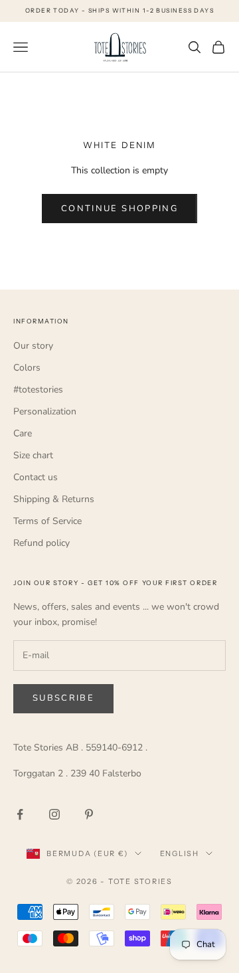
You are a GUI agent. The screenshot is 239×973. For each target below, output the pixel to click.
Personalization (44, 411)
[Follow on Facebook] (20, 814)
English (179, 853)
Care (22, 433)
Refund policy (41, 543)
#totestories (38, 389)
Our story (33, 345)
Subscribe (63, 698)
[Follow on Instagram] (54, 814)
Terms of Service (47, 521)
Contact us (35, 477)
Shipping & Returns (53, 499)
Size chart (33, 455)
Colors (26, 367)
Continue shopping (119, 209)
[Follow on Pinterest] (89, 814)
